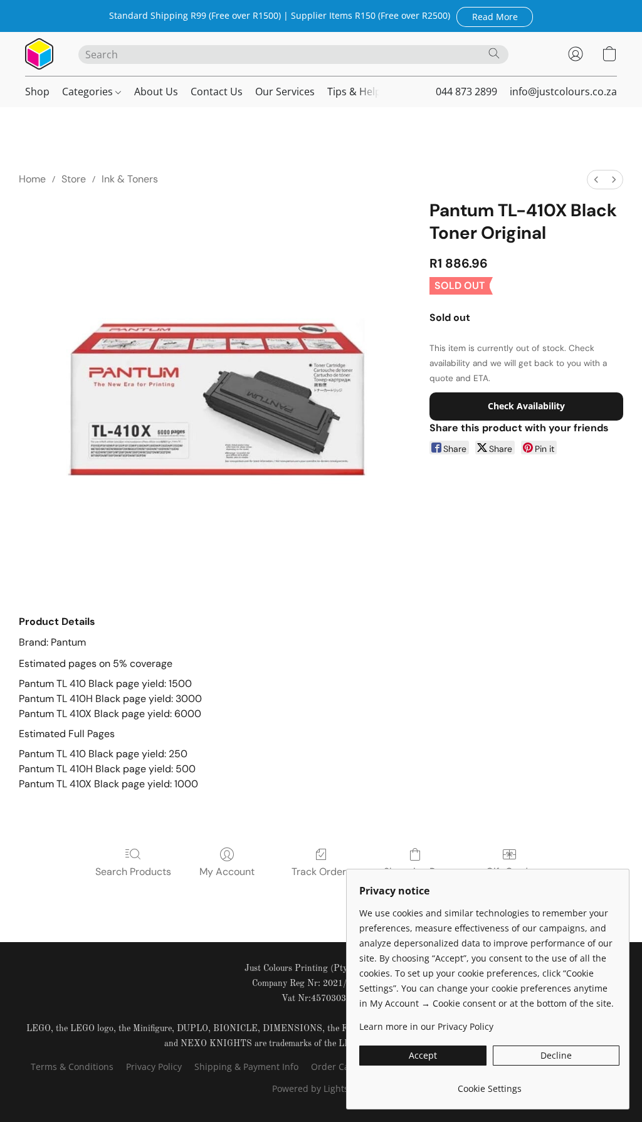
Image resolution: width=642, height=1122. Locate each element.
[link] (489, 1084)
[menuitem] (596, 179)
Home (32, 179)
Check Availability (526, 406)
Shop (37, 91)
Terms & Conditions (72, 1066)
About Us (156, 91)
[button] (494, 16)
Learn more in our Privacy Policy (426, 1026)
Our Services (285, 91)
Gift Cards (509, 871)
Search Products (133, 871)
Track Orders (321, 871)
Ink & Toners (130, 179)
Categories (88, 91)
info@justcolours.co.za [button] (563, 91)
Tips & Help (354, 91)
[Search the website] (494, 53)
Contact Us (217, 91)
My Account (227, 871)
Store (73, 179)
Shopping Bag (415, 871)
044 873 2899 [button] (466, 91)
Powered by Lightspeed (321, 1088)
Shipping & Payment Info (246, 1066)
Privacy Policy (154, 1066)
